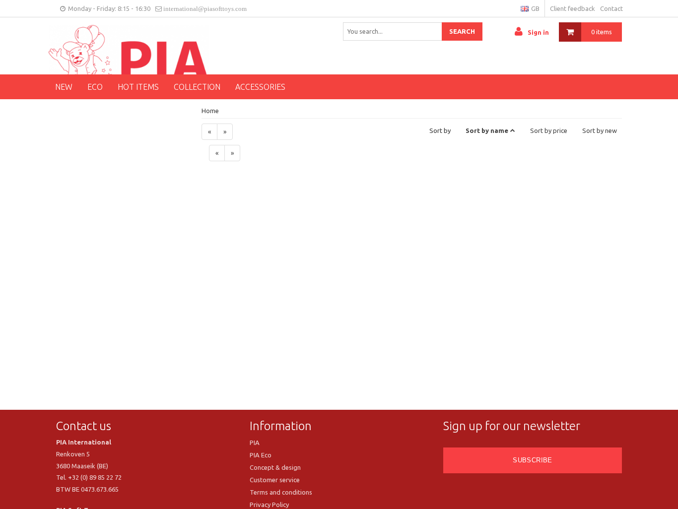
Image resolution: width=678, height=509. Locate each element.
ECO (95, 86)
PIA (255, 442)
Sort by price (548, 130)
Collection (197, 86)
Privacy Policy (269, 504)
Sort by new (599, 130)
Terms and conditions (281, 492)
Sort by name (487, 130)
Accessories (260, 86)
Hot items (138, 86)
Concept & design (275, 467)
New (63, 86)
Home (210, 110)
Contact (611, 8)
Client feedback (572, 8)
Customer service (275, 479)
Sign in (538, 32)
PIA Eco (260, 454)
